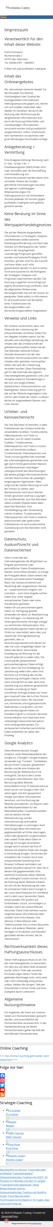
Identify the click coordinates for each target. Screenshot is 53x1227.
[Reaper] (11, 1122)
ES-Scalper (12, 1114)
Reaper (10, 1125)
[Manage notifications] (6, 1220)
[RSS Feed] (26, 1094)
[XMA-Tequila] (15, 1133)
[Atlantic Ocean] (15, 1155)
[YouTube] (26, 1089)
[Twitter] (26, 1085)
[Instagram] (26, 1080)
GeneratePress (9, 1216)
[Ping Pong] (13, 1144)
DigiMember (36, 1223)
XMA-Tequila (13, 1137)
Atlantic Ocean (14, 1159)
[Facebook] (26, 1075)
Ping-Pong (12, 1148)
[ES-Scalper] (13, 1110)
